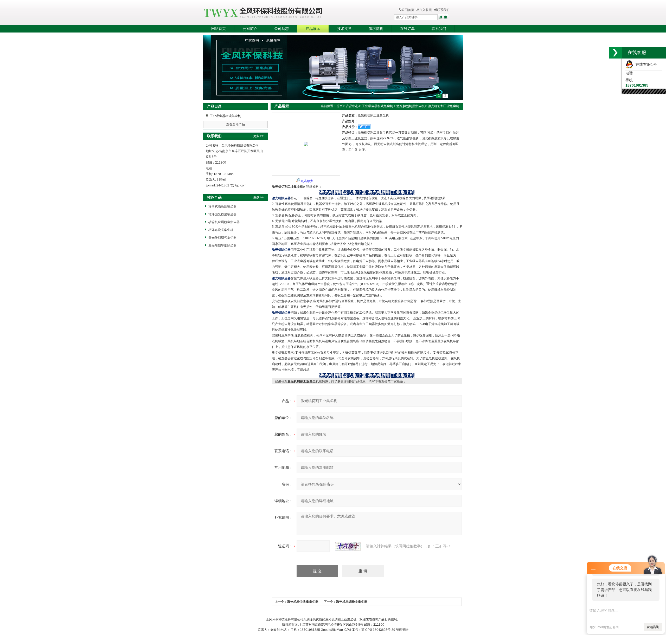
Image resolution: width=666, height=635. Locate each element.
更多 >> (258, 136)
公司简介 (250, 29)
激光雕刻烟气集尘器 (222, 237)
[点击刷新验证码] (348, 546)
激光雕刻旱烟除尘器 (222, 245)
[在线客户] (615, 53)
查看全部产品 (235, 124)
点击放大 (307, 181)
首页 (339, 106)
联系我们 (443, 10)
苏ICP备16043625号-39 (378, 630)
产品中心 (352, 106)
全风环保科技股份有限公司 (287, 13)
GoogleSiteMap (332, 630)
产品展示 (313, 29)
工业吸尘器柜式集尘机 (225, 116)
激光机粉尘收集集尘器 (302, 602)
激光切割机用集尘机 (410, 106)
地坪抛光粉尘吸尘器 (222, 214)
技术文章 (344, 29)
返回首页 (408, 10)
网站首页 (218, 29)
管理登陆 (402, 630)
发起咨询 (653, 627)
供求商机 (376, 29)
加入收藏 (425, 10)
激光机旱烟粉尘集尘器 (351, 602)
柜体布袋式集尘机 (220, 230)
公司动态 (281, 29)
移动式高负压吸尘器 (222, 206)
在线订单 (407, 29)
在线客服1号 (645, 64)
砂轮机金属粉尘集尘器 (224, 222)
